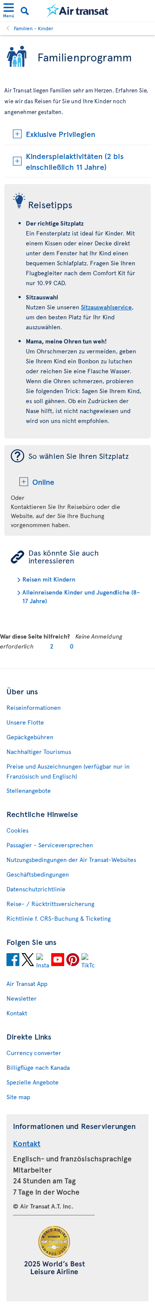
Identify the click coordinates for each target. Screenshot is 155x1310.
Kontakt (16, 1013)
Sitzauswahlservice (106, 307)
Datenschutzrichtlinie (35, 889)
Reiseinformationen (33, 707)
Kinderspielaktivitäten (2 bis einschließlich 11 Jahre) (75, 161)
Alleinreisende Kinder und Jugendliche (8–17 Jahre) (81, 596)
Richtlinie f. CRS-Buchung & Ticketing (58, 918)
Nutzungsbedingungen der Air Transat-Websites (71, 859)
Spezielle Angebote (32, 1082)
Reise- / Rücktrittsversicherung (50, 904)
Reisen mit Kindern (48, 579)
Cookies (17, 830)
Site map (18, 1097)
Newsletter (21, 998)
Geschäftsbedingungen (37, 874)
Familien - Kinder (33, 28)
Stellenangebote (28, 790)
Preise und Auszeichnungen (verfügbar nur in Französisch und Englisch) (68, 771)
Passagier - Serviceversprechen (49, 845)
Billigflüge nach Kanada (38, 1067)
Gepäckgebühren (29, 737)
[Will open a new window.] (12, 961)
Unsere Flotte (25, 722)
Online (43, 481)
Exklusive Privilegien (60, 133)
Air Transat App (26, 983)
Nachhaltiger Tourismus (38, 751)
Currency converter (33, 1053)
